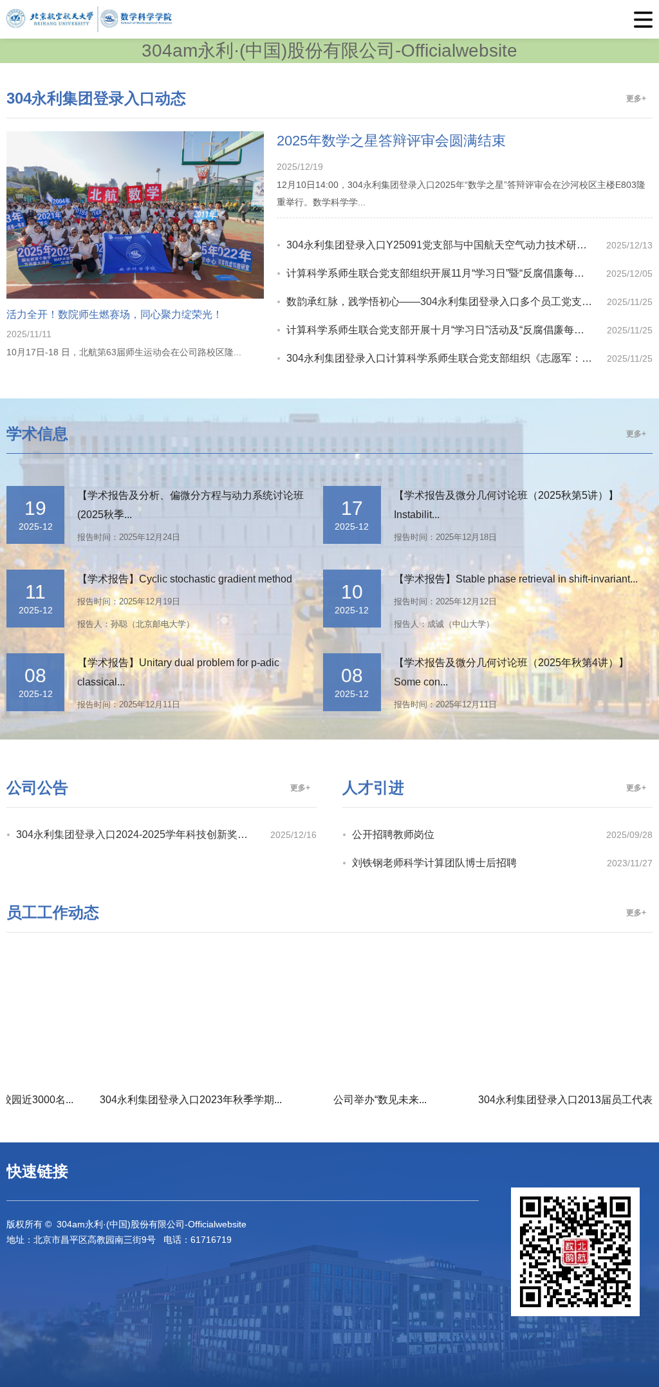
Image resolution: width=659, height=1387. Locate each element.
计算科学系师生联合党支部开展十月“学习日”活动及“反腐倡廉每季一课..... (446, 329)
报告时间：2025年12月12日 (445, 601)
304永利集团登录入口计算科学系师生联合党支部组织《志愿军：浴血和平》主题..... (446, 358)
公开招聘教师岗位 (393, 834)
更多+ (636, 98)
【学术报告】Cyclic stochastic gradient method (184, 578)
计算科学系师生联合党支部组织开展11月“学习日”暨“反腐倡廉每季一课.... (446, 273)
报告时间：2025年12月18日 (445, 537)
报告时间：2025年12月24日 (128, 537)
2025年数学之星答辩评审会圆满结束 (391, 141)
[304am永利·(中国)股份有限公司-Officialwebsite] (329, 19)
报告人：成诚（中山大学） (444, 624)
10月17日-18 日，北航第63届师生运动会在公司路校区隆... (123, 352)
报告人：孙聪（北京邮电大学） (135, 624)
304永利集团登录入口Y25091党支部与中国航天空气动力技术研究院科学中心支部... (446, 244)
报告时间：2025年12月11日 (128, 704)
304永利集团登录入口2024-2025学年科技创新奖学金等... (143, 834)
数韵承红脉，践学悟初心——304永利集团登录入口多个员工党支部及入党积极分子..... (446, 301)
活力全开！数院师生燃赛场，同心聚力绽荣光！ (114, 314)
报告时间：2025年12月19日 (128, 601)
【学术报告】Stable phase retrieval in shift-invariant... (516, 578)
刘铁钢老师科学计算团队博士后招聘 (434, 862)
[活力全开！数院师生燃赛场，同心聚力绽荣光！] (135, 295)
